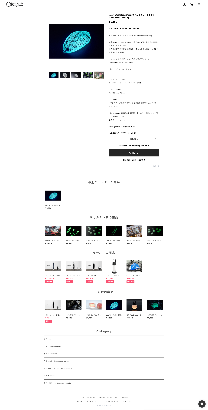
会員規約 (125, 397)
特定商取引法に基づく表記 (108, 397)
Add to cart (134, 153)
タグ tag (47, 339)
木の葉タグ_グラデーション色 (122, 133)
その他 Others (50, 376)
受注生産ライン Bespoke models (57, 383)
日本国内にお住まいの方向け (134, 160)
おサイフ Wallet (50, 354)
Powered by (101, 406)
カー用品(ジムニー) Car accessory (58, 368)
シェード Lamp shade (53, 346)
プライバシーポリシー (88, 397)
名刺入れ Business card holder (56, 361)
